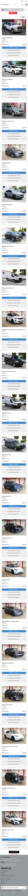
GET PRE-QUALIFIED (14, 55)
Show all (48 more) (14, 854)
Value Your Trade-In (5, 879)
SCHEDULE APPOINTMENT (15, 53)
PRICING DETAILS (14, 47)
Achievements (4, 880)
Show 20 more (14, 852)
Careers (3, 883)
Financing (3, 874)
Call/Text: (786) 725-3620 (14, 50)
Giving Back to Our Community (8, 875)
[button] (22, 4)
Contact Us (3, 882)
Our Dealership (4, 871)
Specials (3, 872)
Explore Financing (25, 55)
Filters (14, 12)
